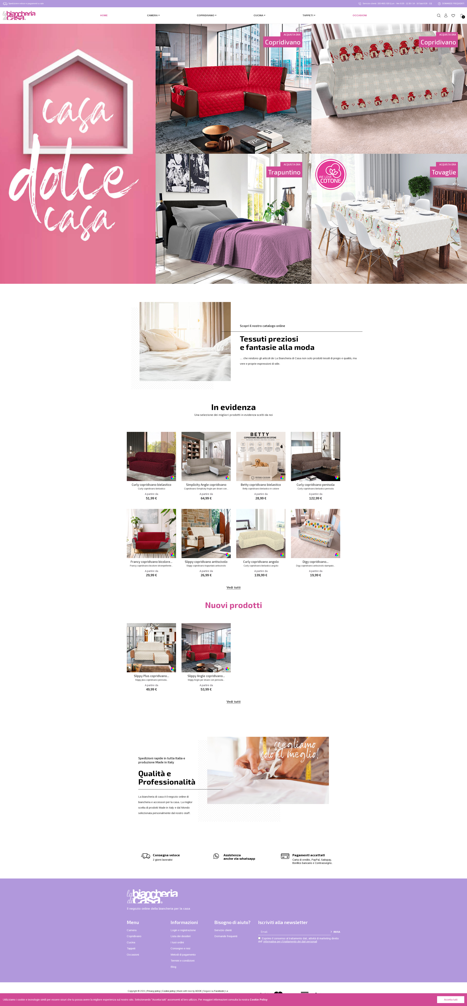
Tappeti (131, 948)
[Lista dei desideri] (453, 15)
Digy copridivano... (316, 561)
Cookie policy (168, 991)
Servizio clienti (223, 930)
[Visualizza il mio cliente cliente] (446, 15)
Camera (131, 930)
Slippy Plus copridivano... (151, 676)
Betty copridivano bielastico (261, 484)
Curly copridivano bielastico (151, 484)
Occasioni (133, 954)
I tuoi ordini (177, 942)
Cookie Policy (258, 999)
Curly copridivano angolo (261, 561)
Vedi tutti (234, 587)
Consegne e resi (180, 948)
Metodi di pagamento (183, 954)
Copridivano (134, 936)
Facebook (219, 991)
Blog (173, 966)
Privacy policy (153, 991)
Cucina (131, 942)
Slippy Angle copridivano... (206, 676)
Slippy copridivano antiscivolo (206, 561)
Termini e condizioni (182, 960)
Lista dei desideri (181, 936)
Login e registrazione (183, 930)
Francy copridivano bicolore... (151, 561)
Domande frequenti (225, 936)
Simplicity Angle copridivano (206, 484)
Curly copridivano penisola (316, 484)
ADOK (198, 991)
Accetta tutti (451, 999)
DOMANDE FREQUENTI (453, 3)
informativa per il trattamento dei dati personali (290, 941)
